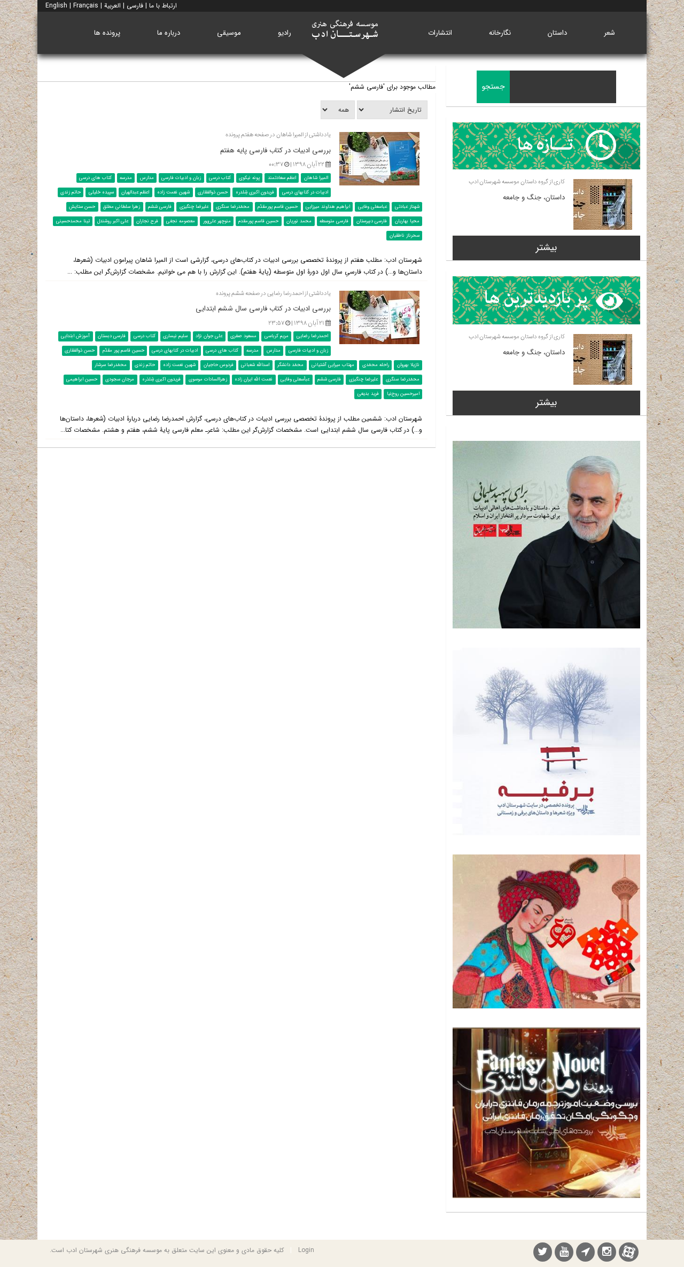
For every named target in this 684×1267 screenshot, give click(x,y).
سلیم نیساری (175, 336)
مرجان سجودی (119, 379)
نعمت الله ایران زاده (254, 379)
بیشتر (546, 247)
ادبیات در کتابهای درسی (305, 192)
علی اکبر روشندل (112, 221)
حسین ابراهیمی (81, 379)
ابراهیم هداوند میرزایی (328, 207)
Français (85, 6)
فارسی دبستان (112, 336)
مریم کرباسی (277, 336)
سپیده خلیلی (101, 192)
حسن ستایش (82, 207)
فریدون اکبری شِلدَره (161, 379)
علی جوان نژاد (209, 336)
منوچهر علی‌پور (217, 221)
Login (306, 1250)
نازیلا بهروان (408, 365)
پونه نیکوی (249, 178)
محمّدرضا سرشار (111, 365)
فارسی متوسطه (334, 221)
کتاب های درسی (95, 178)
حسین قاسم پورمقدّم (278, 207)
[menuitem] (609, 33)
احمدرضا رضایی (312, 336)
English (56, 6)
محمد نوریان (299, 221)
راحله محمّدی (375, 365)
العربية (112, 6)
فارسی (135, 6)
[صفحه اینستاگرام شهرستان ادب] (606, 1253)
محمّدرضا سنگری (233, 207)
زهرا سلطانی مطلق (121, 207)
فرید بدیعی (368, 394)
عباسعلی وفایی (372, 207)
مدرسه (126, 178)
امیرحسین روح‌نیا (403, 394)
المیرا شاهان (316, 178)
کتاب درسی (220, 178)
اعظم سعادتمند (282, 178)
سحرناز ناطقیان (404, 235)
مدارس (147, 178)
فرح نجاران (147, 221)
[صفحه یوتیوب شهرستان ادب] (564, 1253)
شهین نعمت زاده (173, 192)
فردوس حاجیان (219, 365)
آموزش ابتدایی (75, 336)
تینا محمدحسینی (73, 221)
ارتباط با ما (163, 6)
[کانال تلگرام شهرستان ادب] (585, 1253)
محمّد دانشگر (290, 365)
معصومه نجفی (180, 221)
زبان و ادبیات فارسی (181, 178)
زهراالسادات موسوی (208, 379)
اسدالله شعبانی (255, 365)
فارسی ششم (160, 207)
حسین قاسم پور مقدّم (123, 350)
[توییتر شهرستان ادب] (542, 1253)
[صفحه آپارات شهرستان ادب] (629, 1252)
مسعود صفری (243, 336)
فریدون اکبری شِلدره (255, 192)
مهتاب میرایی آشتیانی (333, 365)
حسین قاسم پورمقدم (258, 221)
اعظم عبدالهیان (135, 192)
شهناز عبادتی (407, 207)
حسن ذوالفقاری (213, 192)
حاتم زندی (70, 192)
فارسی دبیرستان (371, 221)
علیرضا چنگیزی (194, 207)
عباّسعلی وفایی (295, 379)
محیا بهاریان (407, 221)
